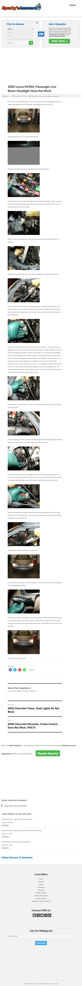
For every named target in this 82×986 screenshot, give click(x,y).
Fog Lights (42, 96)
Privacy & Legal (41, 893)
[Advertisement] (41, 66)
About (41, 879)
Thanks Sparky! (47, 753)
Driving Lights (35, 96)
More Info (41, 890)
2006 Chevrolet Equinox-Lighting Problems (16, 842)
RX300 (58, 96)
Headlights (48, 96)
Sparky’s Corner (41, 898)
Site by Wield (54, 984)
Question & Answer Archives (15, 805)
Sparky (7, 96)
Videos (41, 884)
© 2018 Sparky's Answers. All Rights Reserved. (36, 984)
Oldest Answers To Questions (17, 857)
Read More (5, 825)
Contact (41, 882)
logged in (19, 691)
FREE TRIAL (58, 41)
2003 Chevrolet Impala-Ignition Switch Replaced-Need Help (22, 830)
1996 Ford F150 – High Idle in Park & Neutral (17, 819)
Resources (41, 887)
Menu (73, 5)
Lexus (53, 96)
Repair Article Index (41, 896)
